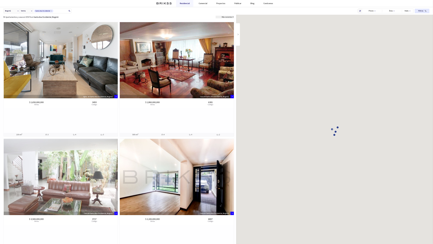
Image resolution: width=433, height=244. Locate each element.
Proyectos (220, 3)
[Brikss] (164, 3)
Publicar (237, 3)
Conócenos (268, 3)
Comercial (203, 3)
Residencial (185, 3)
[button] (332, 129)
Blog (252, 3)
